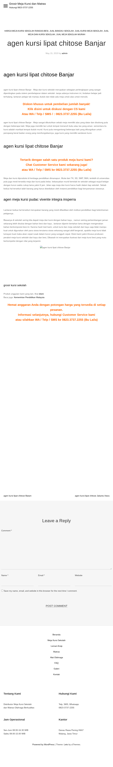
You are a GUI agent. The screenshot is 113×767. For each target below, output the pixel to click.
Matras (56, 652)
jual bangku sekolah (62, 31)
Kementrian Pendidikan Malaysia (29, 297)
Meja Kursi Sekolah (56, 640)
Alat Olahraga (56, 657)
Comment (6, 530)
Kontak (56, 674)
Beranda (56, 634)
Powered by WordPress (43, 744)
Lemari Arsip (56, 646)
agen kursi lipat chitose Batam (17, 496)
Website (78, 575)
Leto (66, 744)
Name (4, 575)
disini (41, 294)
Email (41, 575)
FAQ (56, 663)
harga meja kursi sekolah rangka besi (26, 31)
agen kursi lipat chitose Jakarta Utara (92, 496)
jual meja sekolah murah (70, 34)
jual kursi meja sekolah (89, 31)
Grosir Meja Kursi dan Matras (27, 3)
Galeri (56, 669)
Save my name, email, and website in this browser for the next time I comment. (40, 591)
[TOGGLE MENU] (6, 6)
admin (65, 53)
